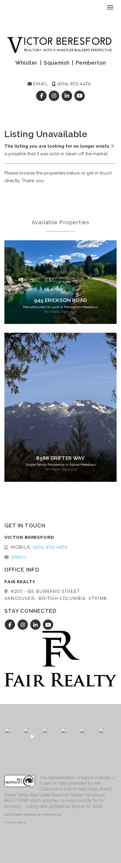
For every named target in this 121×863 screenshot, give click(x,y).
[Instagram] (54, 96)
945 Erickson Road (60, 300)
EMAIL (40, 84)
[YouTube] (79, 96)
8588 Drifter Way (60, 458)
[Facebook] (42, 96)
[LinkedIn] (67, 96)
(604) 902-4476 (73, 84)
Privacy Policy (15, 822)
